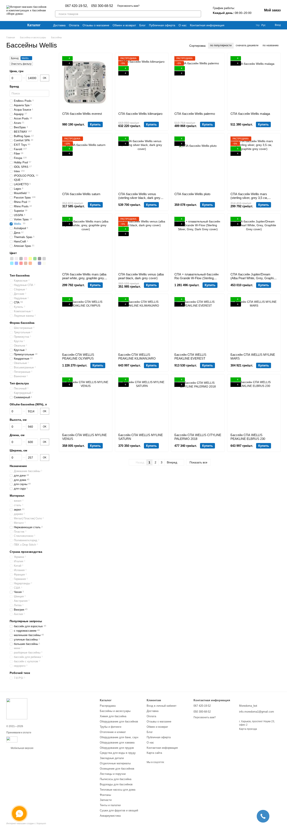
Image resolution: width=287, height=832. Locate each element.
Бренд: (15, 58)
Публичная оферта (162, 25)
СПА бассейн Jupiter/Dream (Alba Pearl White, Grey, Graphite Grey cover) (253, 278)
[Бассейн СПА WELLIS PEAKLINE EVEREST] (197, 323)
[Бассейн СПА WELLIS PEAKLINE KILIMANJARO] (141, 323)
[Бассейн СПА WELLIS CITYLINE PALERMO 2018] (197, 403)
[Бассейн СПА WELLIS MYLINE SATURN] (141, 403)
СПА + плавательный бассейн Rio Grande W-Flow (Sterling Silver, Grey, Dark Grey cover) (196, 278)
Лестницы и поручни (113, 773)
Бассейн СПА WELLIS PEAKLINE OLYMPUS (78, 356)
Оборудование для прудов (117, 747)
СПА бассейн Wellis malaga (250, 113)
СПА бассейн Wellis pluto (192, 194)
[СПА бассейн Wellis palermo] (197, 82)
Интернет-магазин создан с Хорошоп (26, 823)
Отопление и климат (113, 732)
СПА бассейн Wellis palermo (194, 113)
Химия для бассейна (113, 716)
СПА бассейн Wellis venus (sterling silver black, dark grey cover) (139, 197)
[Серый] (21, 259)
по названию (271, 45)
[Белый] (16, 259)
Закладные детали (112, 758)
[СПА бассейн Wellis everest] (85, 82)
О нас (183, 25)
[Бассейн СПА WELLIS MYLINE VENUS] (85, 403)
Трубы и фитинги (110, 726)
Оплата (74, 25)
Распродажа (108, 705)
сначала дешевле (247, 45)
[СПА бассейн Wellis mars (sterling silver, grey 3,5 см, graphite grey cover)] (253, 162)
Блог (142, 25)
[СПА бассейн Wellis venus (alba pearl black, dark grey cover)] (141, 243)
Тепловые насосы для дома (117, 789)
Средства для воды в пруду (118, 752)
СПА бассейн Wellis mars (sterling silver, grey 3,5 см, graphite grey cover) (249, 197)
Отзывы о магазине (96, 25)
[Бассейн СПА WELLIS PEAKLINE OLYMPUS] (85, 323)
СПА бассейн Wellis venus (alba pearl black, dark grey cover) (141, 276)
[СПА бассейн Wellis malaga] (253, 82)
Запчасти (106, 800)
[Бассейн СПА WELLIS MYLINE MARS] (253, 323)
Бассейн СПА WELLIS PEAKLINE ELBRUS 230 (247, 436)
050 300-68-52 (102, 6)
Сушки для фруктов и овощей (119, 810)
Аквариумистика (110, 815)
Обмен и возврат (124, 25)
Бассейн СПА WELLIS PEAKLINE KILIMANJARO (137, 356)
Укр (258, 25)
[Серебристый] (12, 259)
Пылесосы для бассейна (115, 779)
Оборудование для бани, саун (119, 737)
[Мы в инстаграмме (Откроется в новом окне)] (13, 25)
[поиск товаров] (197, 14)
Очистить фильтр (21, 63)
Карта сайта (154, 752)
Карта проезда (248, 729)
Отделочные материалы (115, 763)
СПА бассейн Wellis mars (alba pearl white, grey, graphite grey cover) (84, 278)
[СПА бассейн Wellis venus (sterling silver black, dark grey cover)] (141, 162)
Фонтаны (105, 794)
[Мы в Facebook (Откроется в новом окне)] (8, 25)
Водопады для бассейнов (116, 784)
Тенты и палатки (110, 805)
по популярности (221, 45)
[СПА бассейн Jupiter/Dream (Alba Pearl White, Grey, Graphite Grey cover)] (253, 243)
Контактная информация (207, 25)
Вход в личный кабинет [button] (161, 705)
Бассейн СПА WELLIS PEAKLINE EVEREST (190, 356)
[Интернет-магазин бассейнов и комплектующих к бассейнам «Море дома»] (16, 708)
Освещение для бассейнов (117, 768)
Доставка (59, 25)
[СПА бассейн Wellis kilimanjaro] (141, 82)
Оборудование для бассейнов (119, 721)
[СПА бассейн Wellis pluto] (197, 162)
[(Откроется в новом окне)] (11, 739)
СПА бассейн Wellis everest (82, 113)
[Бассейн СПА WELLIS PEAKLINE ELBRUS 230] (253, 403)
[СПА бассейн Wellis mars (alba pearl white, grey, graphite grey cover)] (85, 243)
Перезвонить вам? (128, 5)
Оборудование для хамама (117, 742)
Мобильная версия (21, 748)
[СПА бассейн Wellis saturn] (85, 162)
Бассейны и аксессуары (115, 711)
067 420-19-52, (76, 6)
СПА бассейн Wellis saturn (81, 194)
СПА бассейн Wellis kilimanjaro (140, 113)
